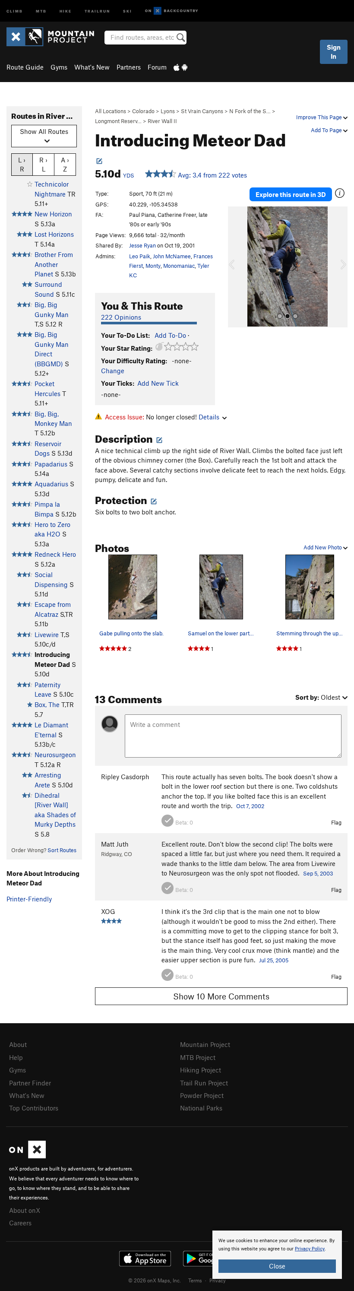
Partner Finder (30, 1083)
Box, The (47, 704)
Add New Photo (323, 547)
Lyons (168, 111)
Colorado (143, 111)
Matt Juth (115, 844)
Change (112, 370)
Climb (14, 10)
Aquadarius (51, 484)
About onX (24, 1210)
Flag (336, 822)
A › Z (65, 164)
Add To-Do (170, 335)
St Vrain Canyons (202, 111)
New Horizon (53, 214)
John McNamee (172, 256)
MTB (41, 10)
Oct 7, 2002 (250, 806)
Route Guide (25, 67)
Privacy (217, 1280)
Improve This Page (319, 117)
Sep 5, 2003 (318, 873)
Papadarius (51, 464)
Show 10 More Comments (221, 996)
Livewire (47, 634)
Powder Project (202, 1095)
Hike (66, 10)
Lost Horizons (54, 234)
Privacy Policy (310, 1249)
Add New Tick (158, 383)
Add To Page (327, 130)
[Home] (54, 36)
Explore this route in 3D (291, 194)
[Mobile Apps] (180, 67)
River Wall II (162, 120)
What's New (92, 67)
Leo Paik (139, 256)
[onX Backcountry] (172, 11)
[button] (236, 266)
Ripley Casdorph (125, 776)
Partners (129, 67)
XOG (108, 911)
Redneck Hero (55, 554)
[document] (277, 1255)
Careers (20, 1223)
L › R (21, 164)
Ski (127, 10)
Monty (153, 265)
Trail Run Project (204, 1083)
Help (16, 1057)
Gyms (59, 67)
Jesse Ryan (142, 245)
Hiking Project (200, 1070)
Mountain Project (205, 1044)
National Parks (201, 1108)
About (18, 1044)
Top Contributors (33, 1108)
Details (209, 417)
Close (277, 1266)
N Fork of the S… (250, 111)
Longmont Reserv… (118, 120)
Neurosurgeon (55, 754)
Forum (157, 67)
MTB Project (197, 1057)
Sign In (334, 51)
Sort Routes (61, 850)
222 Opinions (121, 317)
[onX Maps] (27, 1156)
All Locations (110, 111)
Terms (195, 1280)
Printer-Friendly (29, 899)
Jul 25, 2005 (273, 960)
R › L (43, 164)
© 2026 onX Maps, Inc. (154, 1280)
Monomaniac (179, 265)
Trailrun (97, 10)
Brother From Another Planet (54, 264)
